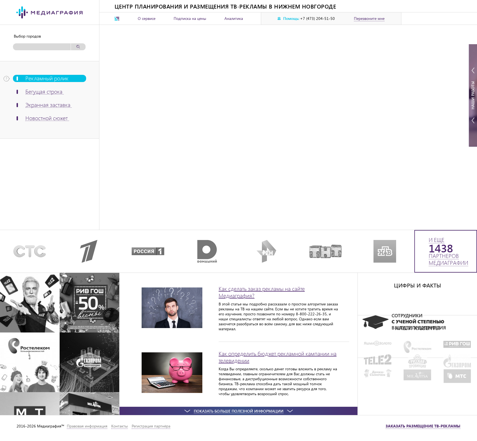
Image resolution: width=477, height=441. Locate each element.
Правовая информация (87, 426)
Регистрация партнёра (151, 426)
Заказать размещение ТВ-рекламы (423, 426)
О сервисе (146, 18)
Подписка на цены (190, 18)
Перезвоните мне (369, 18)
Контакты (119, 426)
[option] (417, 322)
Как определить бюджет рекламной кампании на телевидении (277, 357)
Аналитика (233, 18)
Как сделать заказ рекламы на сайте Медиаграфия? (262, 292)
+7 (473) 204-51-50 (317, 18)
